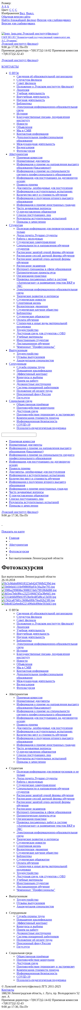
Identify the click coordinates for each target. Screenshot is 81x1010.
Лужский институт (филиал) (20, 43)
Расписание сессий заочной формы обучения (45, 255)
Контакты (8, 989)
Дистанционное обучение (33, 343)
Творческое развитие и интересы (38, 296)
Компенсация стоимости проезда (38, 417)
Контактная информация (32, 133)
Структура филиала (29, 79)
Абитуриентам (18, 154)
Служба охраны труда (31, 367)
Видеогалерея (25, 147)
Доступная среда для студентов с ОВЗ (41, 333)
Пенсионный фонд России (34, 394)
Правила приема (27, 184)
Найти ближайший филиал (19, 20)
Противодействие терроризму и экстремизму (46, 414)
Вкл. (22, 13)
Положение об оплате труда (34, 390)
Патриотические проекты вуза (36, 272)
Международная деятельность (36, 144)
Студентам (16, 225)
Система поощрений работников (38, 387)
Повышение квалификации (34, 370)
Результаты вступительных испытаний (41, 218)
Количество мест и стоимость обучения (42, 194)
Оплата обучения (28, 319)
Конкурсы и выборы (30, 377)
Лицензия (23, 89)
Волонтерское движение (32, 306)
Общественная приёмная (33, 404)
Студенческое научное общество (37, 309)
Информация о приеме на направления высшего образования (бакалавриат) (48, 166)
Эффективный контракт (32, 373)
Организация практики (32, 275)
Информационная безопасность (37, 421)
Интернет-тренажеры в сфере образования (44, 269)
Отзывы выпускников (31, 357)
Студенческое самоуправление (36, 242)
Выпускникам (18, 350)
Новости (22, 123)
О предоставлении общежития (36, 211)
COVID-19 (23, 424)
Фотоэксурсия (26, 150)
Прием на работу (27, 380)
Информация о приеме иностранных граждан (46, 204)
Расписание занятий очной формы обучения (45, 252)
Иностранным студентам (33, 340)
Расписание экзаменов (31, 265)
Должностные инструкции (34, 384)
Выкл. (30, 13)
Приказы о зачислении (31, 221)
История (22, 113)
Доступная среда (27, 411)
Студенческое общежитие (33, 316)
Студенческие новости (31, 299)
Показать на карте (13, 531)
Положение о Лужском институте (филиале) (45, 86)
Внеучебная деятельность (33, 96)
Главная (14, 537)
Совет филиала (26, 83)
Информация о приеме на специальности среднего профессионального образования (44, 172)
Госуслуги (23, 397)
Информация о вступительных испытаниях (45, 191)
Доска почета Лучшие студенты (37, 235)
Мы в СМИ (24, 130)
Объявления (24, 127)
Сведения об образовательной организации (45, 76)
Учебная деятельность (31, 93)
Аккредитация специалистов (35, 360)
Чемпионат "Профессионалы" (36, 346)
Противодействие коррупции (35, 407)
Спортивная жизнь (29, 302)
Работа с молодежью (30, 238)
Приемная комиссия (29, 157)
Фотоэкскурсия (19, 551)
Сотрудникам (17, 363)
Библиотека (24, 103)
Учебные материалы (30, 336)
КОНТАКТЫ (10, 66)
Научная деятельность (31, 100)
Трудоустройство (27, 330)
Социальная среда (20, 401)
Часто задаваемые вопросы (34, 208)
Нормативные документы (33, 160)
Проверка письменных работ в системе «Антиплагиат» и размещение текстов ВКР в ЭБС (46, 283)
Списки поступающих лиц (34, 215)
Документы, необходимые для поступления (45, 188)
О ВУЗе (14, 73)
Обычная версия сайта (16, 16)
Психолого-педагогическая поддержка (41, 428)
